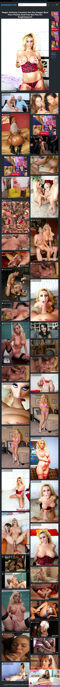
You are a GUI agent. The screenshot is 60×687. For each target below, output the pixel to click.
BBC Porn (53, 56)
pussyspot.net (9, 4)
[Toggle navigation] (56, 4)
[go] (48, 4)
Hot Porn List (32, 1)
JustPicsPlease (24, 1)
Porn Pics (53, 58)
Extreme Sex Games (42, 1)
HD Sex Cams (16, 1)
